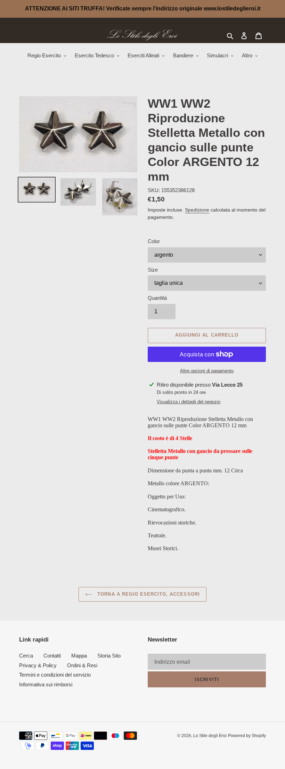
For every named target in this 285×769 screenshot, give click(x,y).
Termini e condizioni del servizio (55, 675)
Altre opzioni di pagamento (207, 370)
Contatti (52, 656)
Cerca (26, 656)
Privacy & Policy (38, 665)
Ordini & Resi (82, 665)
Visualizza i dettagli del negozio (188, 401)
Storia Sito (109, 656)
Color (154, 241)
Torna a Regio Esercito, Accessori (148, 594)
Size (153, 270)
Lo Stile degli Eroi (210, 735)
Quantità (157, 298)
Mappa (79, 656)
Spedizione (197, 210)
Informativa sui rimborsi (45, 684)
